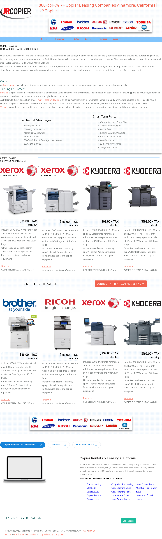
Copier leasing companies (52, 534)
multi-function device (48, 100)
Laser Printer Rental (145, 484)
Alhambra (31, 534)
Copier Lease (93, 499)
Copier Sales (93, 491)
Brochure (5, 266)
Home (8, 534)
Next (84, 530)
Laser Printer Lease (120, 499)
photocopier (8, 85)
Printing (4, 92)
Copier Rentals (94, 495)
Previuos (92, 530)
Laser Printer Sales (120, 495)
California (19, 534)
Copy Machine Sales (121, 488)
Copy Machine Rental (121, 491)
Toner (3, 107)
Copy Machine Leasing (122, 484)
